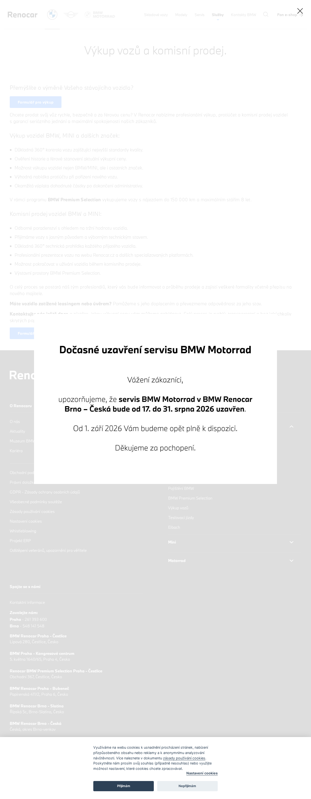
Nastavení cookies (202, 773)
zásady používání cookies (184, 758)
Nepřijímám (187, 786)
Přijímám (123, 786)
